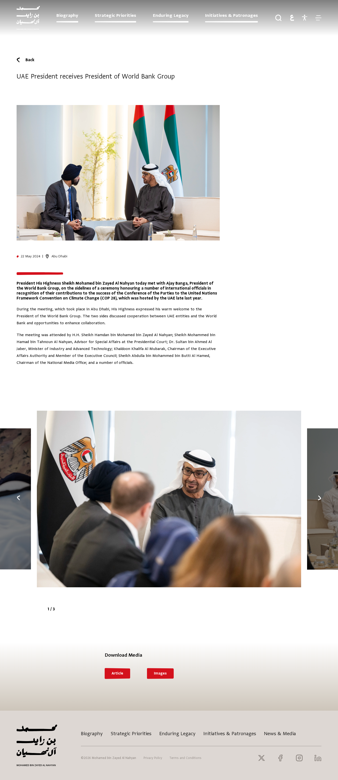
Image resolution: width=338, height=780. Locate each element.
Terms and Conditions (185, 758)
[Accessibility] (304, 18)
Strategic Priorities (131, 733)
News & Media (280, 733)
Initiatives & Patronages (229, 733)
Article (117, 673)
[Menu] (318, 18)
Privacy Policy (153, 758)
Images (160, 673)
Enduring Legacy (177, 733)
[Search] (278, 18)
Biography (92, 733)
